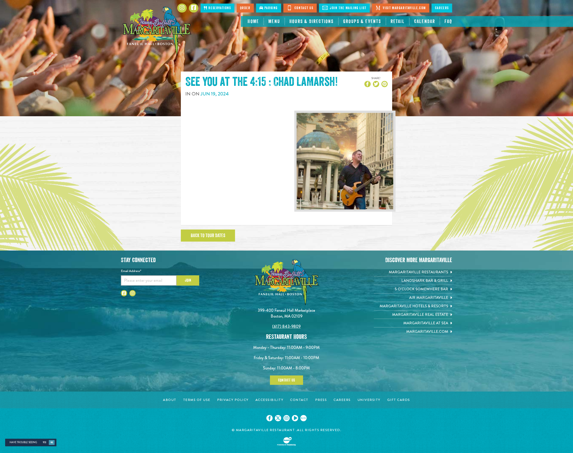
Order (245, 8)
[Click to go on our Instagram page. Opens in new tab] (286, 418)
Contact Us (303, 8)
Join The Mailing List (347, 8)
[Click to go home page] (156, 31)
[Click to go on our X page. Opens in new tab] (278, 418)
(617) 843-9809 (286, 326)
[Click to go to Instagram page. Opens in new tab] (182, 8)
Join (188, 280)
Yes (44, 442)
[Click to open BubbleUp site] (286, 441)
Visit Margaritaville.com (404, 8)
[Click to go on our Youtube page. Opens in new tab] (295, 418)
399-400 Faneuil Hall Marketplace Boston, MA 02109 (286, 313)
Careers (442, 8)
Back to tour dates (208, 235)
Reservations (219, 8)
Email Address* (131, 270)
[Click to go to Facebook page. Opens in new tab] (193, 8)
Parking (270, 8)
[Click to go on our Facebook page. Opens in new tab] (269, 418)
